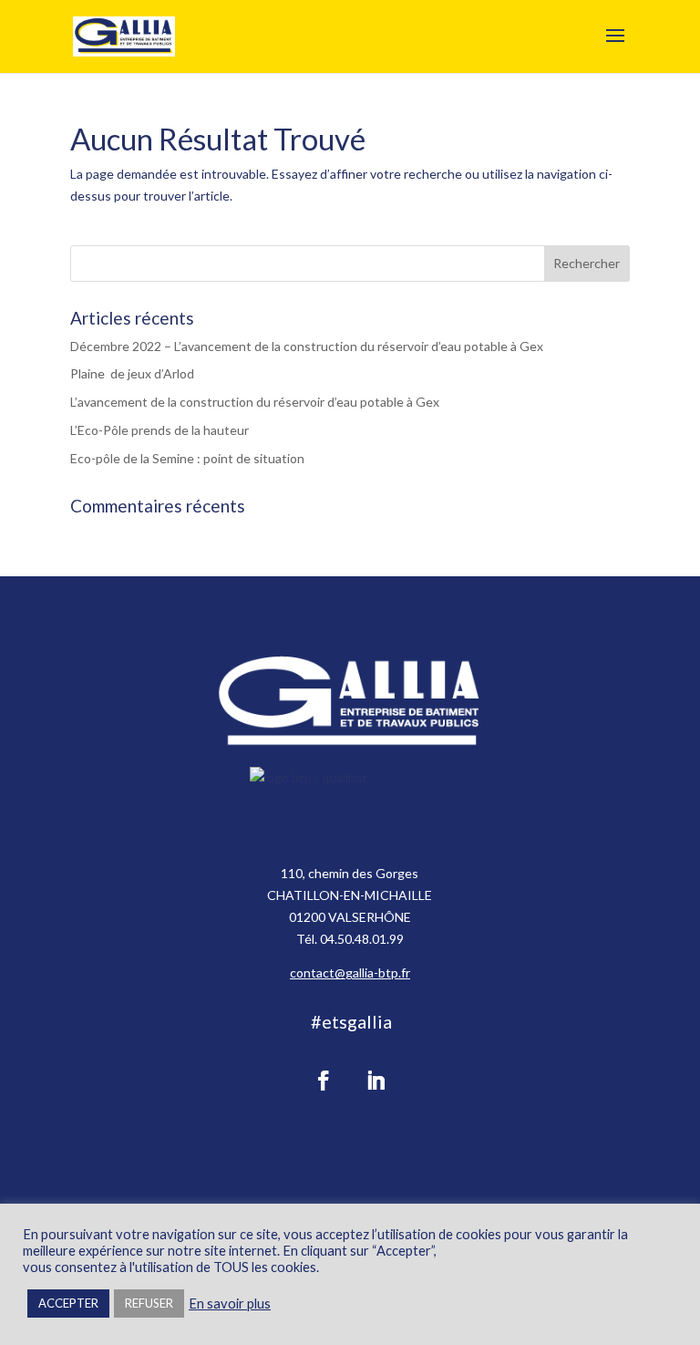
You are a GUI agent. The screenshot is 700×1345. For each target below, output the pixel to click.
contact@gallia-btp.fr (350, 972)
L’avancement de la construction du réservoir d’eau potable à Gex (254, 401)
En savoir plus (230, 1303)
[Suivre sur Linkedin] (375, 1080)
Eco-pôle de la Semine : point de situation (187, 458)
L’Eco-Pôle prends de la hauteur (159, 430)
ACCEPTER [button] (68, 1303)
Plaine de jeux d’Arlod (132, 373)
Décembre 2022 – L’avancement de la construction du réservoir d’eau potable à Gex (306, 346)
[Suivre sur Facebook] (324, 1080)
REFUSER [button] (149, 1303)
